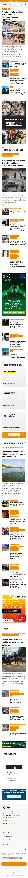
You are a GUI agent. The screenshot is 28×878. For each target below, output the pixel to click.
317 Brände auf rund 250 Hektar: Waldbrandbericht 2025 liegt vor (17, 521)
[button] (26, 849)
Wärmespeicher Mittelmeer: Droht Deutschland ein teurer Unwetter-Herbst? (14, 163)
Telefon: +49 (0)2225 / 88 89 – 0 (11, 815)
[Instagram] (8, 820)
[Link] (14, 382)
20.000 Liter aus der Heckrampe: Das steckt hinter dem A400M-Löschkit (16, 555)
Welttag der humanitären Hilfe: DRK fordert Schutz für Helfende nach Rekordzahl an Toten (17, 537)
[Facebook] (6, 820)
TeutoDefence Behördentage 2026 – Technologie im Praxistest (17, 356)
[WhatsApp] (3, 820)
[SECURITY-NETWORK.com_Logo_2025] (8, 4)
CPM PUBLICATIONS (8, 836)
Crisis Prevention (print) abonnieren (12, 824)
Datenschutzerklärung (15, 875)
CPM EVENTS (6, 839)
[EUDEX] (14, 315)
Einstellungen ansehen (14, 872)
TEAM (4, 842)
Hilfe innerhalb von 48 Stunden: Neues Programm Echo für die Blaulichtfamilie (18, 585)
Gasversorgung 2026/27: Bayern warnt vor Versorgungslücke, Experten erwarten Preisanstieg (18, 91)
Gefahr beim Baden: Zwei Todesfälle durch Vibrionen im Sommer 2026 (13, 454)
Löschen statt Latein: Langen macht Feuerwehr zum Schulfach (17, 504)
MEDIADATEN (6, 845)
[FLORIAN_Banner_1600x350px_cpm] (14, 106)
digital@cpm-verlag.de (8, 817)
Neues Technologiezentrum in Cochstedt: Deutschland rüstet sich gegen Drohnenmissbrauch (18, 343)
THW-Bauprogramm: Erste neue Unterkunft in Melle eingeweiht (18, 64)
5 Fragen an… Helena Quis (17, 212)
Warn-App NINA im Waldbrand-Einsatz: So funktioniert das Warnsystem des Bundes (17, 263)
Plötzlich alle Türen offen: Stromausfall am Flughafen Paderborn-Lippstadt (12, 15)
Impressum (22, 875)
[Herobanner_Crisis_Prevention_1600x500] (14, 748)
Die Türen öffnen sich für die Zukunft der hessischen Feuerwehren (18, 574)
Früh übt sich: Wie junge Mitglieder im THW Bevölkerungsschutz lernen (18, 717)
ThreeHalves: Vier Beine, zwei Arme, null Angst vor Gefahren (12, 642)
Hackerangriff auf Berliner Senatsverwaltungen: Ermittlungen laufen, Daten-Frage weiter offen (17, 325)
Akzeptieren (14, 864)
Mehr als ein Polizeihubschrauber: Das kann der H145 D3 (17, 700)
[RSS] (12, 820)
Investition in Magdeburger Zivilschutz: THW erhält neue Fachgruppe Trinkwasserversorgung (18, 80)
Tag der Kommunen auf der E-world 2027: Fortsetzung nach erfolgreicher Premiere (18, 243)
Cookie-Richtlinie (7, 875)
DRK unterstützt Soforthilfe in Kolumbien (18, 734)
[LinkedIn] (10, 820)
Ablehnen (14, 868)
